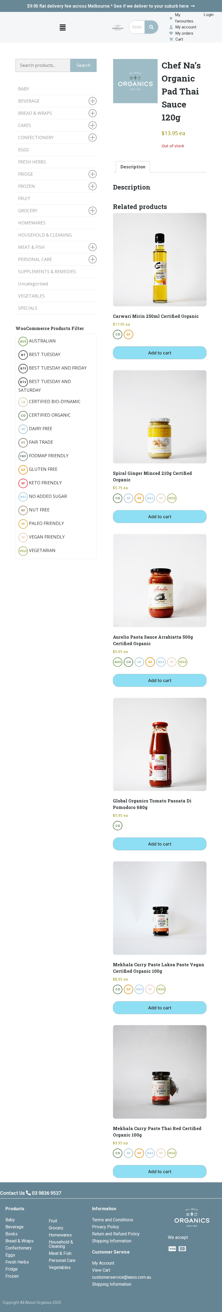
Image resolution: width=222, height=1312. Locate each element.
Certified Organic (46, 415)
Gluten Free (39, 469)
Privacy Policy (105, 1226)
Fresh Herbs (17, 1262)
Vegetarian (37, 550)
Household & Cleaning (61, 1244)
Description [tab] (132, 167)
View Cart (101, 1270)
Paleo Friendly (42, 523)
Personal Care (62, 1260)
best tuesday (41, 354)
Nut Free (35, 510)
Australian (38, 341)
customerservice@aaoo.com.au (121, 1277)
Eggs (10, 1255)
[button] (62, 27)
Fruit (53, 1220)
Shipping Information (111, 1241)
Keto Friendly (41, 483)
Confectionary (18, 1248)
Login (209, 14)
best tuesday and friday (53, 368)
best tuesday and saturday (44, 385)
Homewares (60, 1235)
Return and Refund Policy (116, 1233)
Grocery (56, 1228)
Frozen (12, 1276)
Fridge (11, 1269)
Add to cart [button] (159, 352)
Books (11, 1233)
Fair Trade (37, 442)
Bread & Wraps (19, 1241)
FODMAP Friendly (44, 456)
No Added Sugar (43, 496)
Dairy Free (37, 429)
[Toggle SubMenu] (93, 101)
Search (83, 65)
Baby (10, 1219)
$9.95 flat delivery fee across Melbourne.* (108, 6)
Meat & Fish (60, 1253)
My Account (103, 1263)
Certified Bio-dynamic (51, 401)
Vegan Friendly (43, 537)
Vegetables (60, 1267)
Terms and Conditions (112, 1219)
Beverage (14, 1226)
